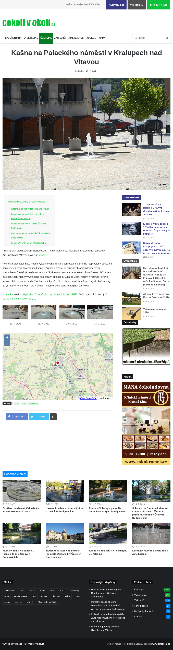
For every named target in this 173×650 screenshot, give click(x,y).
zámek (30, 602)
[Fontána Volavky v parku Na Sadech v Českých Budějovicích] (108, 491)
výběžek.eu (136, 4)
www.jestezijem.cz (161, 644)
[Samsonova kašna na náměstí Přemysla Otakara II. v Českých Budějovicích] (65, 533)
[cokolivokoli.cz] (29, 22)
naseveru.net (116, 4)
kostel (52, 590)
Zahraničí (60, 38)
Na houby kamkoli (143, 611)
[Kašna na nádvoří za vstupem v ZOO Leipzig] (151, 533)
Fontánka (8, 294)
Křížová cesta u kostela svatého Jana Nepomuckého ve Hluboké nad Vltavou (108, 618)
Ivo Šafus (79, 71)
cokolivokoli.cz (158, 4)
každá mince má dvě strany (18, 298)
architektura (9, 590)
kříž (61, 590)
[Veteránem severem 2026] (131, 313)
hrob (22, 590)
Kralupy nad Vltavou (30, 403)
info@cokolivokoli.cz (34, 644)
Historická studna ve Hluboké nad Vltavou (30, 209)
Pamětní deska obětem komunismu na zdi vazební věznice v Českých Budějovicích (108, 605)
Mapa (102, 38)
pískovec (56, 596)
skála (67, 596)
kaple (42, 590)
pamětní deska (20, 596)
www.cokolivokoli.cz (12, 644)
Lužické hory (73, 590)
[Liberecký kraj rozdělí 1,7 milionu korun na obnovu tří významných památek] (131, 228)
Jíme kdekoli (76, 38)
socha (7, 602)
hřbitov (32, 590)
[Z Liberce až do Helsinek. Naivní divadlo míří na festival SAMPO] (131, 209)
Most (6, 596)
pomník (44, 596)
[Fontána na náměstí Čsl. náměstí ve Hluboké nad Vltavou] (22, 491)
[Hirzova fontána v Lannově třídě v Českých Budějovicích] (65, 491)
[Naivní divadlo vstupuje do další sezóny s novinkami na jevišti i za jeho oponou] (131, 248)
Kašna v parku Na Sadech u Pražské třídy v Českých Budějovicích (18, 553)
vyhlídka (18, 602)
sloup (77, 596)
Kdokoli (91, 38)
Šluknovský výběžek (47, 602)
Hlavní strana (12, 38)
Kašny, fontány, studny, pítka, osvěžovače (26, 202)
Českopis (46, 38)
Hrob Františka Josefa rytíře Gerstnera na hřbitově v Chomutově (106, 593)
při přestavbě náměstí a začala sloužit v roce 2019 (49, 294)
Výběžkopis (31, 38)
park (34, 596)
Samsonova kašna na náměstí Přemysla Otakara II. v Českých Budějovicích (63, 553)
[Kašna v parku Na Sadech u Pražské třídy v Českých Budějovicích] (22, 533)
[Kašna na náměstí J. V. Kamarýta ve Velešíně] (108, 533)
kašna (42, 255)
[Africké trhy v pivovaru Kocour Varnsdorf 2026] (131, 298)
